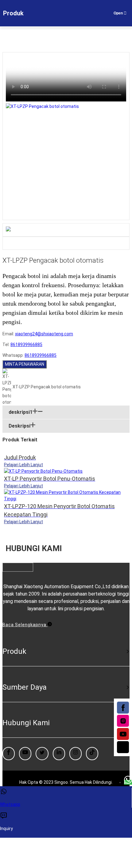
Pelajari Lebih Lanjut (23, 464)
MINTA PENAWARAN (24, 364)
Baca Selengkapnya (25, 624)
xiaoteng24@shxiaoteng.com (44, 333)
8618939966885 (26, 344)
